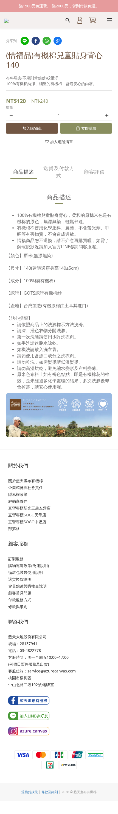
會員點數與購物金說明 (27, 586)
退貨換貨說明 (19, 579)
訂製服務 (16, 558)
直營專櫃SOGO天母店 (27, 514)
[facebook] (36, 41)
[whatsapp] (47, 41)
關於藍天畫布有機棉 (25, 480)
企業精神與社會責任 (25, 487)
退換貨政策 (29, 792)
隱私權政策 (17, 494)
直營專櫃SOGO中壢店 (27, 521)
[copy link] (58, 41)
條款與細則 (17, 606)
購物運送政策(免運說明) (28, 565)
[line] (25, 41)
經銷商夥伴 (17, 501)
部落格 (14, 528)
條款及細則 (49, 792)
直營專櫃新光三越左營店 (29, 508)
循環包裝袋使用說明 (25, 572)
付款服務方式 (19, 599)
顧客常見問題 (19, 593)
